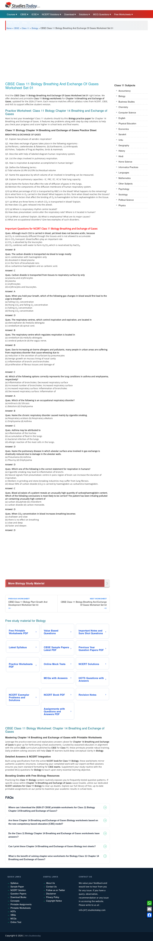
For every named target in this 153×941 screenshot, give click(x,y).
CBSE (23, 14)
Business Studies (126, 101)
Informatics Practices (128, 167)
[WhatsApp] (149, 903)
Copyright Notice (54, 900)
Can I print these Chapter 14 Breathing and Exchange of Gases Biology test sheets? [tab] (52, 846)
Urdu (120, 139)
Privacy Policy (52, 897)
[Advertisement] (76, 55)
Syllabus (14, 882)
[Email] (149, 909)
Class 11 (25, 28)
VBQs (13, 914)
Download (69, 14)
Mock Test (12, 22)
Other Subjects (125, 183)
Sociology (123, 194)
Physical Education (127, 123)
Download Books (18, 897)
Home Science (125, 161)
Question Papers (18, 893)
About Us (50, 882)
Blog (24, 22)
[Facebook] (149, 915)
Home (9, 28)
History (121, 150)
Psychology (123, 188)
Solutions (83, 14)
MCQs (13, 918)
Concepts (14, 900)
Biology (35, 28)
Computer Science (127, 112)
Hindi (120, 156)
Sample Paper (17, 886)
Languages (123, 172)
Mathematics (124, 178)
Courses (11, 14)
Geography (123, 145)
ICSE (34, 14)
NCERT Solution (18, 890)
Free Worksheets (122, 14)
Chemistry (123, 107)
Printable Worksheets (20, 907)
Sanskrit (122, 134)
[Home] (22, 5)
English (121, 118)
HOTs (13, 911)
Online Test (15, 922)
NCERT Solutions (50, 14)
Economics (123, 128)
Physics (122, 205)
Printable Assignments (21, 904)
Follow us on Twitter (55, 890)
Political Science (126, 199)
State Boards (36, 22)
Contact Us (51, 886)
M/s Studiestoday (33, 935)
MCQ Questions (101, 14)
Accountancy (124, 90)
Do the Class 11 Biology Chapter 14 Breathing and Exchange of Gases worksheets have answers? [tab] (54, 835)
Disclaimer (51, 893)
